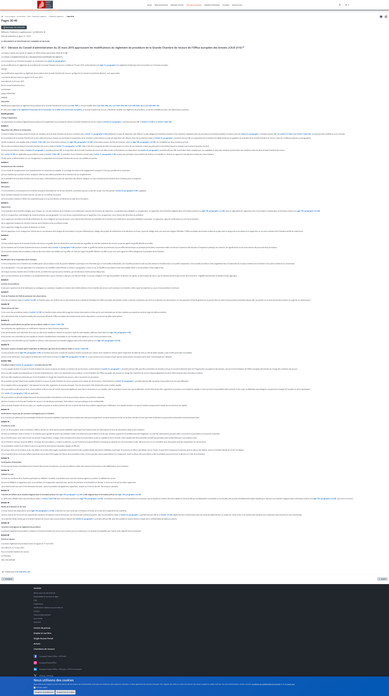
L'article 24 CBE (9, 154)
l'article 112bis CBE (164, 122)
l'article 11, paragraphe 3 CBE (96, 134)
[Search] (340, 5)
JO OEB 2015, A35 (23, 572)
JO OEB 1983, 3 (74, 106)
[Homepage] (2, 16)
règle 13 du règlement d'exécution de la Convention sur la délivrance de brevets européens (47, 110)
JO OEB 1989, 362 (105, 106)
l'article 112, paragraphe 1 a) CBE (68, 146)
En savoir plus (290, 684)
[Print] (381, 17)
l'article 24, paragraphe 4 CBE (126, 191)
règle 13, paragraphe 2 (108, 65)
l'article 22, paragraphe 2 (149, 150)
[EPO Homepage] (45, 5)
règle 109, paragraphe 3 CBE (120, 332)
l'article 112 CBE (147, 122)
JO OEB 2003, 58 (136, 106)
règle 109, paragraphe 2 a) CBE (144, 142)
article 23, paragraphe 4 (56, 61)
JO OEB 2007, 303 (152, 106)
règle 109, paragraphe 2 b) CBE (81, 142)
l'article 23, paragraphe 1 (112, 122)
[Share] (386, 17)
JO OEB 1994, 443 (120, 106)
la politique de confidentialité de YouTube (266, 684)
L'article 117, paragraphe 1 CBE (15, 393)
